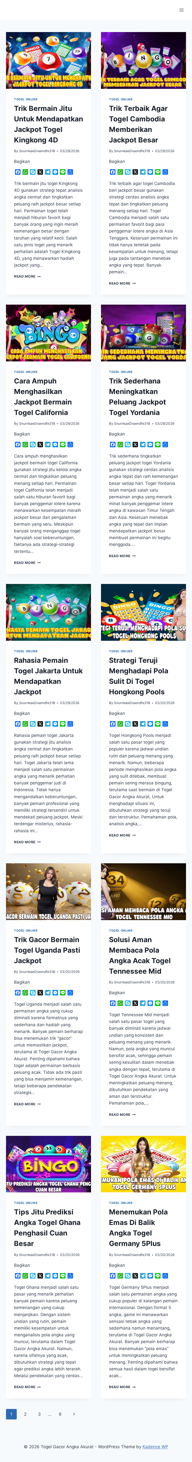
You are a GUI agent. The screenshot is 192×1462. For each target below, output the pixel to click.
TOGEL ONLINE (26, 99)
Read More (27, 276)
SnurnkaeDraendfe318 (37, 151)
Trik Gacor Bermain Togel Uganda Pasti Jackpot (47, 950)
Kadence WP (155, 1446)
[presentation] (48, 60)
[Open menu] (181, 10)
